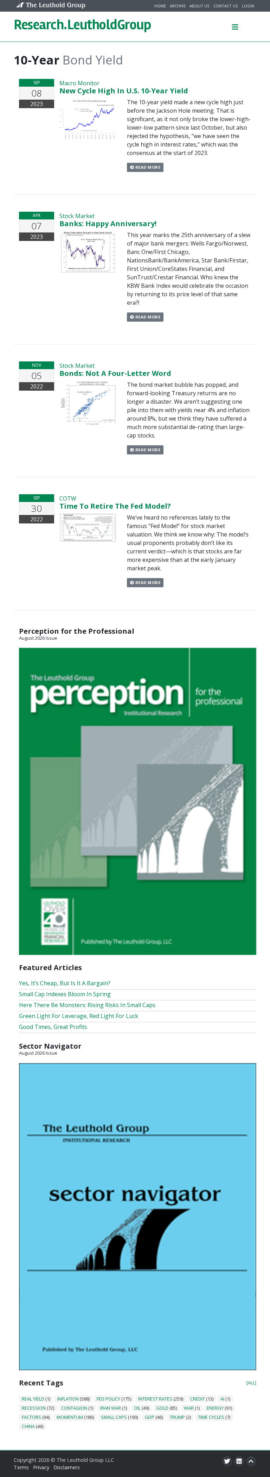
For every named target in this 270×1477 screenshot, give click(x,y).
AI (222, 1399)
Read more (147, 167)
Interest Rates (155, 1399)
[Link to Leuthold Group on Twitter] (227, 1461)
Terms (21, 1467)
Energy (215, 1408)
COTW (67, 498)
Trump (177, 1417)
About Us (199, 5)
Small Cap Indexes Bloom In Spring (65, 994)
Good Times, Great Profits (53, 1027)
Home (160, 5)
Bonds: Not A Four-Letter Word (115, 373)
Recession (34, 1408)
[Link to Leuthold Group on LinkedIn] (239, 1461)
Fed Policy (108, 1399)
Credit (197, 1399)
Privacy (41, 1467)
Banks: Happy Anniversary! (107, 223)
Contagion (74, 1408)
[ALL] (251, 1382)
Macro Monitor (79, 83)
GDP (149, 1417)
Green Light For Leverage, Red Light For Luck (78, 1016)
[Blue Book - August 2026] (137, 1216)
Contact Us (225, 5)
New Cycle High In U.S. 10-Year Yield (123, 90)
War (189, 1408)
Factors (31, 1417)
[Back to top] (251, 1461)
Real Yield (33, 1399)
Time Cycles (211, 1417)
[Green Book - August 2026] (137, 801)
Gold (162, 1408)
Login (248, 5)
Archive (178, 5)
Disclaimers (66, 1467)
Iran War (110, 1408)
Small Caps (114, 1417)
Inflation (68, 1399)
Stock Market (77, 216)
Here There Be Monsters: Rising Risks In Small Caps (87, 1005)
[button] (235, 26)
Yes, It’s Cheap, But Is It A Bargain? (64, 983)
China (28, 1426)
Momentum (70, 1417)
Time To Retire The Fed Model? (115, 506)
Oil (137, 1408)
